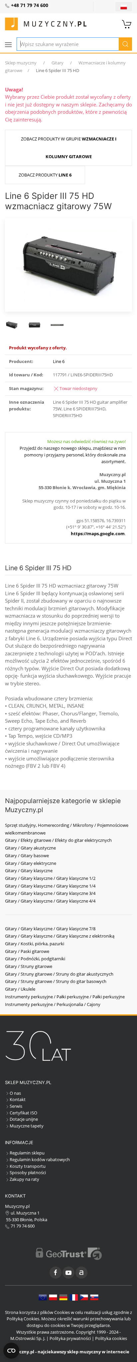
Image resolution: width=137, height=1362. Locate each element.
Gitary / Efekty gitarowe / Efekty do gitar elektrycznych (58, 840)
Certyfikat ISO (23, 1113)
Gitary (58, 63)
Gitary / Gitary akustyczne (30, 848)
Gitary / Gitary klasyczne (29, 871)
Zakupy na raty (24, 1179)
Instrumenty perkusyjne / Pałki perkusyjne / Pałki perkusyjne (65, 997)
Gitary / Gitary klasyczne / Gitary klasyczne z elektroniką (59, 936)
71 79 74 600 (22, 1226)
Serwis (16, 1106)
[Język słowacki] (94, 1297)
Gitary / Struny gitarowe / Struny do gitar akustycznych (59, 974)
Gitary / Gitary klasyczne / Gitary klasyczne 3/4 (50, 893)
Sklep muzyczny (21, 63)
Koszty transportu (28, 1166)
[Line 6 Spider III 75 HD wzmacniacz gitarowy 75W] (68, 264)
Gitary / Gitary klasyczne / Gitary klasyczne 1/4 (50, 886)
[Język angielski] (43, 1297)
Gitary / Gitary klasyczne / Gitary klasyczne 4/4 (50, 901)
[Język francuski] (73, 1297)
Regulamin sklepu (27, 1153)
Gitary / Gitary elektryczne (30, 863)
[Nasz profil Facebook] (56, 1273)
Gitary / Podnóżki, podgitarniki (35, 959)
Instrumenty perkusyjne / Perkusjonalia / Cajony (52, 1004)
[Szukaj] (125, 44)
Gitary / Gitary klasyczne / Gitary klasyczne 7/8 (50, 929)
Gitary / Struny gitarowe (28, 966)
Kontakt (18, 1099)
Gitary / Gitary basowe (27, 856)
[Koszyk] (127, 23)
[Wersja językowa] (123, 6)
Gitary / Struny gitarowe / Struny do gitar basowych (55, 981)
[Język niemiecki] (63, 1297)
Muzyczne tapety (27, 1126)
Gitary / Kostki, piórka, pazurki (34, 944)
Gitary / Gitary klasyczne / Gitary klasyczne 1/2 (50, 878)
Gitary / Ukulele (20, 989)
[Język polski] (53, 1297)
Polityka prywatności (70, 1338)
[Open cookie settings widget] (11, 1351)
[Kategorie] (8, 44)
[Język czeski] (84, 1297)
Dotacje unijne (24, 1119)
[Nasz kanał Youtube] (68, 1273)
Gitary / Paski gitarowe (27, 951)
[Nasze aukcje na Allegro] (81, 1273)
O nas (15, 1093)
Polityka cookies (111, 1338)
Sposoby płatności (28, 1172)
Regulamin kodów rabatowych (40, 1159)
